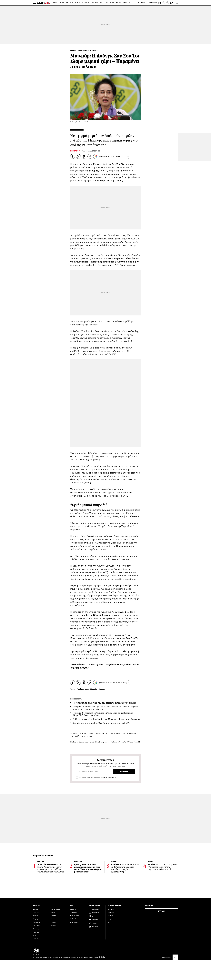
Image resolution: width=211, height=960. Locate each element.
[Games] (171, 2)
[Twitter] (78, 156)
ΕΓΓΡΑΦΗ (161, 911)
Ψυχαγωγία (36, 929)
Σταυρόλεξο (104, 742)
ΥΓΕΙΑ (136, 2)
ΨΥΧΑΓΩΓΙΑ (128, 2)
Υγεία (34, 935)
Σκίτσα (53, 915)
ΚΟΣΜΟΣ (85, 2)
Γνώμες (35, 919)
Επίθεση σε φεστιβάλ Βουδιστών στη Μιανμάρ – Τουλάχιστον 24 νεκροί (106, 719)
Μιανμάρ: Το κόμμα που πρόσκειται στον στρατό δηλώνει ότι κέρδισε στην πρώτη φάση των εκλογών (105, 708)
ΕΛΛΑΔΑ (55, 2)
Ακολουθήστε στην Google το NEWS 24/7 (87, 733)
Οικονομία (36, 922)
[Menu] (34, 2)
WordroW (122, 742)
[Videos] (163, 2)
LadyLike (111, 919)
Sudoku (114, 742)
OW (109, 922)
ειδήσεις (132, 733)
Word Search (133, 742)
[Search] (176, 2)
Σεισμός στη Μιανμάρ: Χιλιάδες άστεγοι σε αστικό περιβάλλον (102, 723)
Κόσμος (73, 50)
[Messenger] (84, 156)
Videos (53, 922)
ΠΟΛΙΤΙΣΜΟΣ (115, 2)
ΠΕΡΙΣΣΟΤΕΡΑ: (76, 699)
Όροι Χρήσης (74, 915)
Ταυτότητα (73, 912)
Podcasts (54, 919)
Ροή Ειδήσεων (56, 909)
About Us (73, 909)
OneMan (110, 915)
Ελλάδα (35, 909)
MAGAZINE (104, 2)
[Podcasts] (167, 2)
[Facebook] (72, 156)
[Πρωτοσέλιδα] (159, 2)
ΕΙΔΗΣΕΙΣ (153, 2)
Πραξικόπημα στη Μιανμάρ (88, 50)
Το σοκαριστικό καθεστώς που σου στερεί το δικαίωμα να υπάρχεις (104, 702)
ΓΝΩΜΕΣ (94, 2)
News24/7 (111, 909)
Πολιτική (35, 912)
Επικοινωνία (74, 922)
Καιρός (144, 2)
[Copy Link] (89, 156)
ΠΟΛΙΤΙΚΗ (64, 2)
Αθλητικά (36, 932)
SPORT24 (111, 912)
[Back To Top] (175, 957)
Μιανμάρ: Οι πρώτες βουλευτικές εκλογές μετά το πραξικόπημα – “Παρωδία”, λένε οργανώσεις (104, 714)
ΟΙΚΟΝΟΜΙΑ (75, 2)
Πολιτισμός (36, 925)
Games (82, 742)
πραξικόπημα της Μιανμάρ (117, 466)
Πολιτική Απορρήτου (77, 919)
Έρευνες (35, 938)
